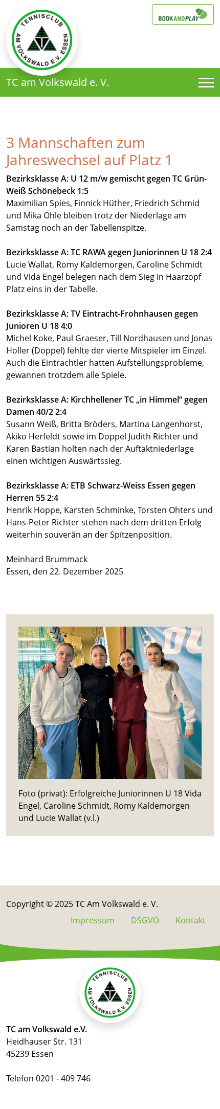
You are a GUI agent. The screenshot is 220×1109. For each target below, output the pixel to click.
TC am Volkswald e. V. (57, 82)
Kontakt (190, 920)
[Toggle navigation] (206, 82)
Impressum (93, 920)
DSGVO (145, 920)
